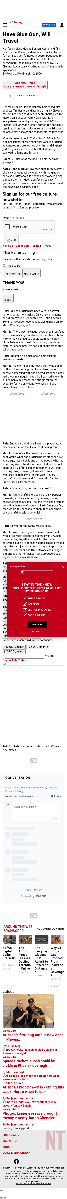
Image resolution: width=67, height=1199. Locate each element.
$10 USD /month (14, 646)
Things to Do (36, 598)
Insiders (33, 604)
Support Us (49, 25)
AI (42, 1168)
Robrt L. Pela (14, 73)
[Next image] (4, 1197)
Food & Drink (36, 615)
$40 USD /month (14, 651)
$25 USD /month (38, 646)
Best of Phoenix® (39, 609)
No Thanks (37, 631)
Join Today (36, 625)
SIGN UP (11, 240)
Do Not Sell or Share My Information (33, 1183)
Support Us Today (14, 660)
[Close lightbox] (1, 1190)
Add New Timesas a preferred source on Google (25, 84)
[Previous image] (1, 1197)
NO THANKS (31, 274)
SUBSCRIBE (13, 274)
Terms (35, 245)
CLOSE (8, 300)
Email (7, 217)
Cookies (22, 1168)
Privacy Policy (17, 566)
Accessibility (33, 1168)
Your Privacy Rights (54, 1168)
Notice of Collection (16, 245)
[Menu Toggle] (5, 25)
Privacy (46, 245)
